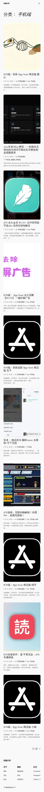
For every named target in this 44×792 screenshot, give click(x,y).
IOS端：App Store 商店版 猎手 (20, 584)
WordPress (9, 787)
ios (29, 81)
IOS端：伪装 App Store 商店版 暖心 (22, 76)
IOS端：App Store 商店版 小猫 (20, 727)
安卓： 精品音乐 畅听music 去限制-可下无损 (21, 441)
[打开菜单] (39, 3)
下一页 (36, 749)
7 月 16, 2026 (8, 156)
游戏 (36, 519)
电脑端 (13, 160)
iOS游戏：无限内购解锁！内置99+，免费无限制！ (20, 514)
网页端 (18, 160)
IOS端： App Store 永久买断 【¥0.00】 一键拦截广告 (19, 297)
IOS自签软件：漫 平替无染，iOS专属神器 (22, 656)
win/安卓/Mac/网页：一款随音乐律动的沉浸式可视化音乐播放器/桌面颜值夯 (21, 149)
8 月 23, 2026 (8, 81)
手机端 (33, 81)
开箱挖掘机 (22, 81)
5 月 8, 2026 (8, 302)
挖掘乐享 (7, 3)
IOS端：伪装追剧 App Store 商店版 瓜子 (21, 369)
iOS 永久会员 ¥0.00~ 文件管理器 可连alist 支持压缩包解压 (21, 224)
